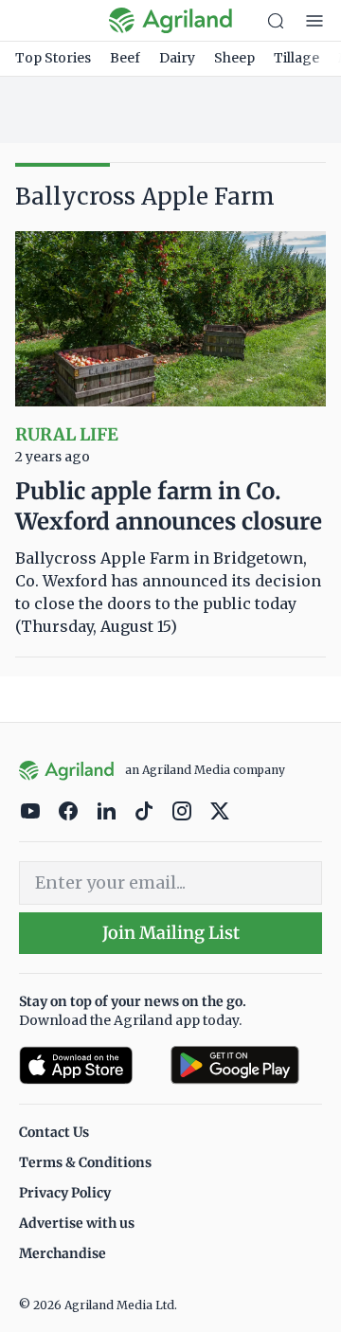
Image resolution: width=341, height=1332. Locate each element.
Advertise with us (77, 1223)
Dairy (177, 57)
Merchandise (62, 1253)
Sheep (234, 57)
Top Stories (53, 57)
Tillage (296, 57)
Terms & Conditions (85, 1162)
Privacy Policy (65, 1192)
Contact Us (54, 1132)
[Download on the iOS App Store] (87, 1065)
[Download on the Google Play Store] (246, 1065)
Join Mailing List (171, 933)
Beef (125, 57)
